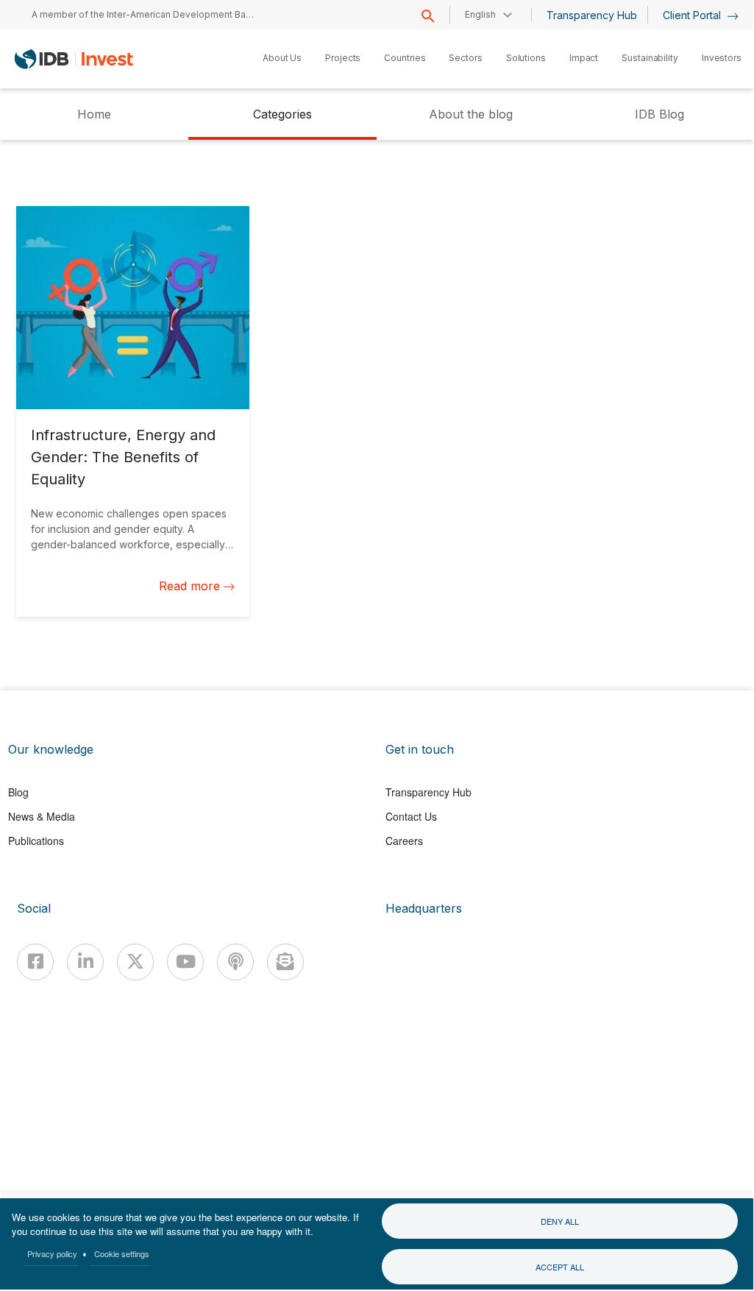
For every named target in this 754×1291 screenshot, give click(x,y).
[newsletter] (285, 962)
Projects (342, 57)
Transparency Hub (592, 15)
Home (94, 114)
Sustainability (650, 57)
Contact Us (411, 816)
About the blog (471, 114)
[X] (135, 962)
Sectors (465, 57)
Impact (583, 57)
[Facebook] (35, 962)
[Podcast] (235, 962)
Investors (721, 57)
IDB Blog (659, 114)
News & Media (41, 816)
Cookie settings (121, 1253)
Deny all (560, 1221)
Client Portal (693, 15)
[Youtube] (185, 962)
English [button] (480, 14)
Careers (404, 840)
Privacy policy (52, 1253)
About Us (282, 57)
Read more (189, 586)
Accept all (560, 1267)
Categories (282, 114)
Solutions (526, 57)
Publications (36, 840)
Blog (18, 792)
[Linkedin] (85, 962)
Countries (404, 57)
